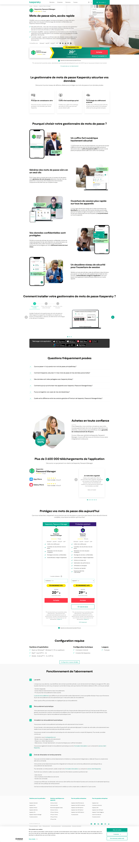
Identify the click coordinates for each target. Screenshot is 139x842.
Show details (32, 839)
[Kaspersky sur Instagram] (105, 824)
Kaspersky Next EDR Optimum (77, 807)
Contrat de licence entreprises (66, 826)
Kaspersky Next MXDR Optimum (77, 812)
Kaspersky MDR (95, 807)
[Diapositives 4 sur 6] (93, 500)
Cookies (40, 826)
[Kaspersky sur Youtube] (102, 824)
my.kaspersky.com (50, 737)
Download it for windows (71, 341)
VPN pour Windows (54, 812)
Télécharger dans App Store (81, 345)
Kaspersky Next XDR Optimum (77, 810)
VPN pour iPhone (53, 816)
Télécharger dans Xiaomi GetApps (59, 345)
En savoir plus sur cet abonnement (69, 66)
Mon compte (101, 2)
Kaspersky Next (95, 803)
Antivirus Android (53, 803)
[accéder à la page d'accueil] (35, 2)
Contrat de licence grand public (56, 826)
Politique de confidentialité (33, 826)
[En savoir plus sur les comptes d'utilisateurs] (77, 57)
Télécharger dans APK (70, 345)
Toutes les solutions (33, 816)
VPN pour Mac (53, 819)
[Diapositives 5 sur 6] (94, 500)
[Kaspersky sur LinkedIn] (98, 824)
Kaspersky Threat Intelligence (98, 812)
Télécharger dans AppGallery (93, 341)
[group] (69, 318)
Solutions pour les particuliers (37, 798)
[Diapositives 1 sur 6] (87, 500)
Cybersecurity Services (97, 805)
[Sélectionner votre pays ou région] (89, 2)
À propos (75, 2)
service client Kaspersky (94, 769)
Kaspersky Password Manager (35, 814)
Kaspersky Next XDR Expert (97, 810)
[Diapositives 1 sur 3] (68, 337)
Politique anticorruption (46, 826)
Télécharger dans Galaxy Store (82, 341)
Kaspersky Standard (33, 803)
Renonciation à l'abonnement (76, 826)
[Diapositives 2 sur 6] (89, 500)
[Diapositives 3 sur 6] (91, 500)
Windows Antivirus (54, 810)
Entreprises (60, 2)
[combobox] (56, 580)
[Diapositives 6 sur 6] (96, 500)
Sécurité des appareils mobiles (56, 807)
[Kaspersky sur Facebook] (91, 824)
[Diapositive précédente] (26, 317)
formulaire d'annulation (80, 746)
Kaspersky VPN (32, 812)
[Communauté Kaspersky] (109, 824)
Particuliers (52, 2)
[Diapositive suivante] (113, 317)
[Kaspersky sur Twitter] (95, 824)
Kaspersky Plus (32, 805)
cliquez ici (59, 619)
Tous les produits (74, 814)
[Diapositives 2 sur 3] (69, 337)
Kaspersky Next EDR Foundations (78, 805)
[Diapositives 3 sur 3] (71, 337)
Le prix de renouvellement (41, 695)
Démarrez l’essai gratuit (98, 56)
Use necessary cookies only (117, 838)
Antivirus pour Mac (54, 805)
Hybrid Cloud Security (96, 814)
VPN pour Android (54, 814)
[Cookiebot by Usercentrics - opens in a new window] (19, 839)
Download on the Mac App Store (59, 341)
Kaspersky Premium (33, 807)
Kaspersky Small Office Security (77, 803)
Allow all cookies (117, 830)
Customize (116, 834)
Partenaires (68, 2)
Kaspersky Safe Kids (33, 810)
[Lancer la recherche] (91, 2)
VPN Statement (83, 622)
